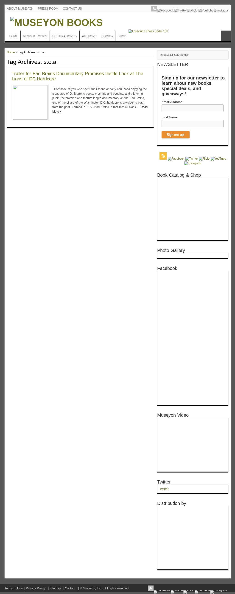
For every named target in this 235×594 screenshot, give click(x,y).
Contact (70, 588)
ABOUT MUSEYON (20, 8)
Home (11, 52)
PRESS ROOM (48, 8)
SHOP (122, 36)
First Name (170, 117)
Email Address (172, 102)
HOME (13, 36)
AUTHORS (89, 36)
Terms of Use (13, 588)
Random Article (226, 36)
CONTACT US (72, 8)
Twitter (164, 481)
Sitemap (55, 588)
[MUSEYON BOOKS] (56, 22)
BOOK (107, 36)
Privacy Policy (35, 588)
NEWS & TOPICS (35, 36)
